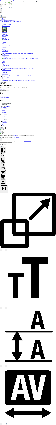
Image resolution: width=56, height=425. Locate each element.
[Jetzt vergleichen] (1, 11)
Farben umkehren (3, 152)
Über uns (3, 116)
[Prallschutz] (18, 80)
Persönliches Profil (5, 20)
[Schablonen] (18, 68)
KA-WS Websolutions (16, 137)
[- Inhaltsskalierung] (1, 250)
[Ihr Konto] (1, 15)
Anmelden (1, 18)
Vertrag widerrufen (3, 107)
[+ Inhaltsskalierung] (6, 250)
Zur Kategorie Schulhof (5, 55)
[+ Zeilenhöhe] (6, 366)
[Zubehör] (4, 63)
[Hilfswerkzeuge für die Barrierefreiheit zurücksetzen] (1, 146)
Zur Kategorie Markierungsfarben (6, 24)
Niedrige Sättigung (3, 173)
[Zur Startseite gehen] (6, 4)
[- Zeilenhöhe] (1, 366)
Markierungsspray (4, 122)
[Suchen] (9, 7)
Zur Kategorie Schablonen (5, 65)
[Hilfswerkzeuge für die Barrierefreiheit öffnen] (0, 12)
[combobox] (4, 7)
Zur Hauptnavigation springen (17, 0)
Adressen (9, 20)
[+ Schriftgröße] (6, 308)
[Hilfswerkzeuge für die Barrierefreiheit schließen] (3, 146)
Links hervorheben (3, 184)
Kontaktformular (7, 106)
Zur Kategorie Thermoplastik (6, 45)
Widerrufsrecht (4, 112)
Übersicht (1, 20)
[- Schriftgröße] (1, 308)
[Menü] (1, 6)
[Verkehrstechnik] (17, 75)
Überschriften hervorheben (4, 192)
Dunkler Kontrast (3, 162)
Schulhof (3, 123)
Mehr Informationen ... (27, 141)
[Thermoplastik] (17, 53)
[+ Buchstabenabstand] (6, 424)
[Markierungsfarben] (4, 31)
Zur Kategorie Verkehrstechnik (6, 70)
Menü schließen (4, 82)
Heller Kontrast (3, 167)
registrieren (3, 19)
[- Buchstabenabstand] (1, 424)
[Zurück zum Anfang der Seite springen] (1, 140)
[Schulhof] (20, 58)
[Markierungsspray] (5, 39)
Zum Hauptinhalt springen (4, 0)
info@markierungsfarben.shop (4, 97)
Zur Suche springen (10, 0)
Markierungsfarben (4, 121)
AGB (3, 111)
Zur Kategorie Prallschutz (5, 77)
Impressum (3, 110)
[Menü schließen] (2, 66)
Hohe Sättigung (3, 178)
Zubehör (3, 125)
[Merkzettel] (0, 14)
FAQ (3, 117)
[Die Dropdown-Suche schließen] (11, 7)
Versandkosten (15, 135)
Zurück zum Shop (2, 89)
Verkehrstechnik (4, 124)
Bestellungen (13, 20)
